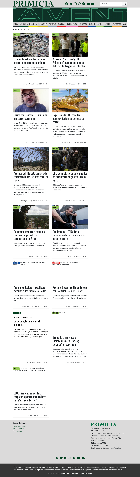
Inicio (16, 24)
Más (124, 24)
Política (33, 24)
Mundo (100, 24)
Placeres (117, 24)
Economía (42, 24)
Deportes (83, 24)
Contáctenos (18, 431)
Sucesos (61, 24)
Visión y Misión (18, 429)
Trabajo (52, 24)
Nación (92, 24)
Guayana (24, 24)
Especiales (72, 24)
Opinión (107, 24)
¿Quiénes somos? (19, 426)
